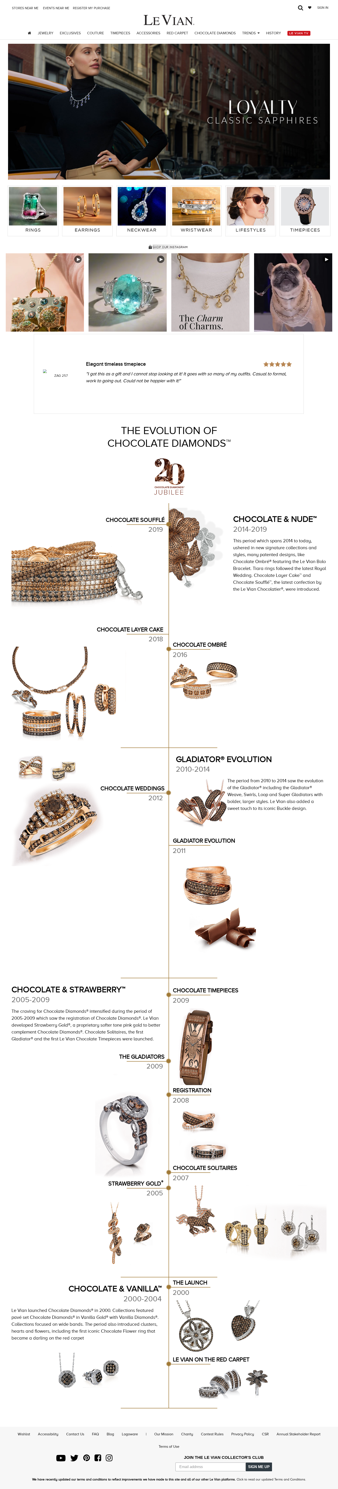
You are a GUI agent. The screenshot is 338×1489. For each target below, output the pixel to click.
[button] (16, 111)
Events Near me (55, 8)
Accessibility (48, 1434)
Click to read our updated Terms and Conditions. (271, 1479)
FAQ (95, 1434)
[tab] (33, 211)
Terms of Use (169, 1447)
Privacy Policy (242, 1434)
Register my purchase (92, 8)
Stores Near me (24, 8)
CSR (265, 1434)
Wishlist (24, 1434)
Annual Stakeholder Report (299, 1434)
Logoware (130, 1434)
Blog (110, 1434)
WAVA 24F (61, 375)
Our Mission (163, 1434)
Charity (187, 1434)
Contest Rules (212, 1434)
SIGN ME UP (259, 1467)
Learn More (45, 292)
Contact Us (75, 1434)
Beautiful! (96, 351)
